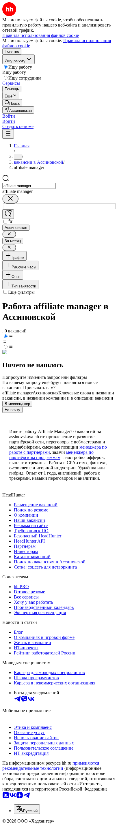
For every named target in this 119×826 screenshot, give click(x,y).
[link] (12, 102)
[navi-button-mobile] (8, 134)
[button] (8, 116)
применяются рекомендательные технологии (50, 766)
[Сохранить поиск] (8, 214)
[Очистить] (10, 199)
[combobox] (29, 186)
